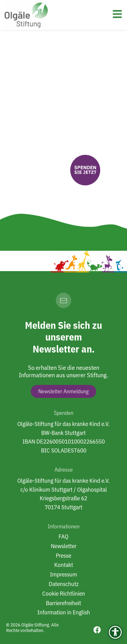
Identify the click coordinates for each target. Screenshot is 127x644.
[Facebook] (97, 629)
